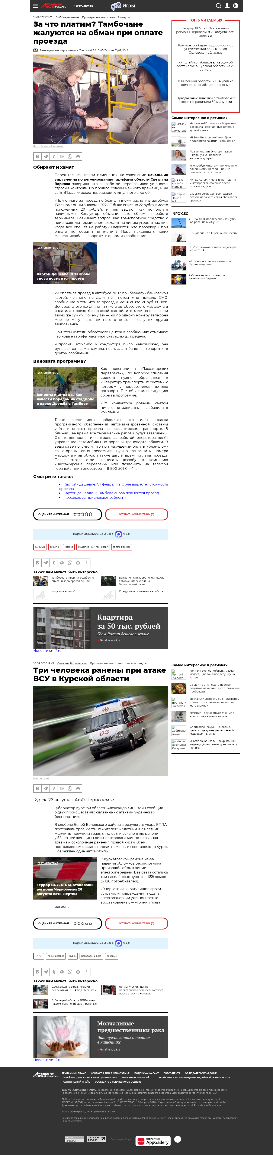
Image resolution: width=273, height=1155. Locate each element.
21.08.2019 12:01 (42, 17)
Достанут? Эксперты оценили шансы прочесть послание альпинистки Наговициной (214, 702)
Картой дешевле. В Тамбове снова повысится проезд (111, 493)
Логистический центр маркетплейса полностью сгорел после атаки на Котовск (141, 990)
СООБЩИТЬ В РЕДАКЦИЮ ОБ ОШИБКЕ (118, 1081)
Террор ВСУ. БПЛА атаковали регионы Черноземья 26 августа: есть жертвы (205, 32)
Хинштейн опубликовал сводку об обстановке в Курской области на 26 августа (206, 66)
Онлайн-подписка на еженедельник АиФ (89, 1077)
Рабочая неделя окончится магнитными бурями (207, 277)
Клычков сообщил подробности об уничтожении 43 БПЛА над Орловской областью (205, 49)
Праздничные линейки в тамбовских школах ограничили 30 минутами (205, 100)
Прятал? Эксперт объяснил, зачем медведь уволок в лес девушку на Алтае (212, 674)
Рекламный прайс (74, 1073)
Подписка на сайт (146, 1073)
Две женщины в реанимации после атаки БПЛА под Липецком (74, 988)
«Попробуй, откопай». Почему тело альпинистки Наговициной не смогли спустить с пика (213, 169)
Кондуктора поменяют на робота (141, 591)
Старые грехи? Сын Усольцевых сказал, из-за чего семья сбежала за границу (214, 197)
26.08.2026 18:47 (43, 663)
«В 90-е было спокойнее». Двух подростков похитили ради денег (212, 139)
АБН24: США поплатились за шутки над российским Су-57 (212, 221)
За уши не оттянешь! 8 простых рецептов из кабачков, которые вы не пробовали (215, 688)
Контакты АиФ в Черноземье (110, 1073)
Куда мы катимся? (64, 591)
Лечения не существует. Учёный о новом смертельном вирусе (212, 714)
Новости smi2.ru (47, 651)
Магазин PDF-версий (135, 1077)
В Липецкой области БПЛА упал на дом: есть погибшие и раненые (205, 83)
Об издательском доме (201, 1073)
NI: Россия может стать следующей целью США (212, 249)
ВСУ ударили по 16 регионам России (213, 233)
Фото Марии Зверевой (48, 146)
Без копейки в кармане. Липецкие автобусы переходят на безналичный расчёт (141, 581)
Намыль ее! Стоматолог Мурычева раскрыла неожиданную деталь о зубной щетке (213, 127)
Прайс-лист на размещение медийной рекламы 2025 (194, 1077)
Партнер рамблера (120, 1139)
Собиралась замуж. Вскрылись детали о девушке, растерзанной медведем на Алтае (212, 730)
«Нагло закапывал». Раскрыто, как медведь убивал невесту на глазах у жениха (214, 744)
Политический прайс (76, 1081)
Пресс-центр (172, 1073)
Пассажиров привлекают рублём (93, 498)
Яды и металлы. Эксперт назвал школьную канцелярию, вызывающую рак (211, 155)
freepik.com (41, 778)
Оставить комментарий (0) (136, 514)
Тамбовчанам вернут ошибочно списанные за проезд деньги (73, 579)
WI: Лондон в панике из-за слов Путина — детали (210, 263)
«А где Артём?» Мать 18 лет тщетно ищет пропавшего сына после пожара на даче (213, 183)
